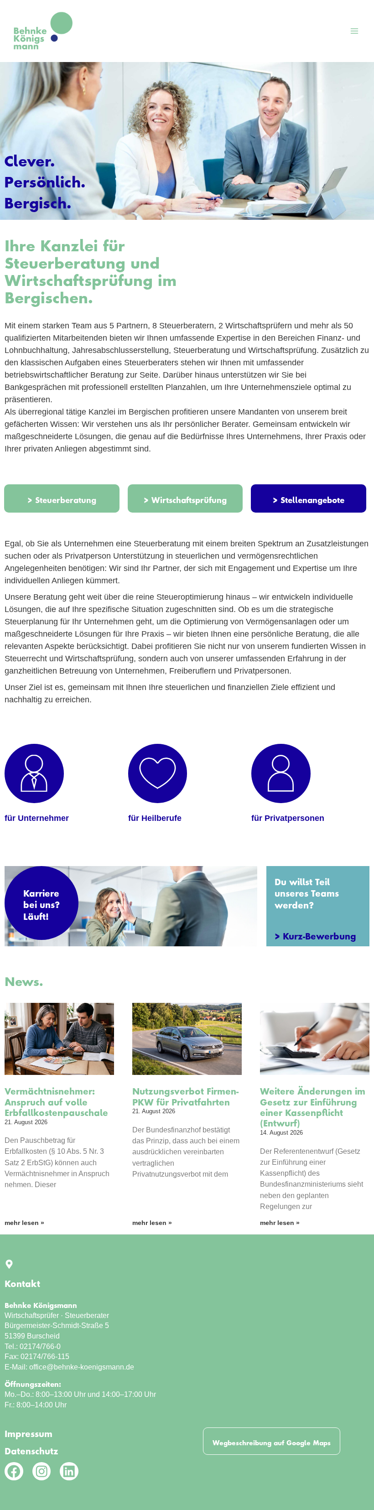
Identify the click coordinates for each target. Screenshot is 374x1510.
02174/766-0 (40, 1346)
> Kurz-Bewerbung (315, 934)
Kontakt (22, 1281)
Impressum (28, 1431)
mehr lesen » (24, 1222)
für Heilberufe (155, 818)
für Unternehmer (37, 818)
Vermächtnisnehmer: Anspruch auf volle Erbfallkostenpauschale (56, 1100)
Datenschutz (31, 1449)
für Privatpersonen (287, 818)
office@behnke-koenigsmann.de (81, 1367)
